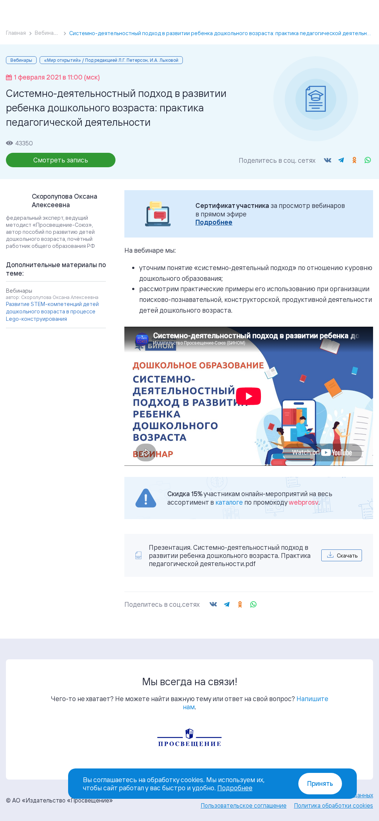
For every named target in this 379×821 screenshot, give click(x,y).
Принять (320, 783)
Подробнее (213, 222)
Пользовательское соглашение (243, 805)
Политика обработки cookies (333, 805)
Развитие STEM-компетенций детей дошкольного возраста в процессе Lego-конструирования (52, 311)
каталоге (229, 502)
